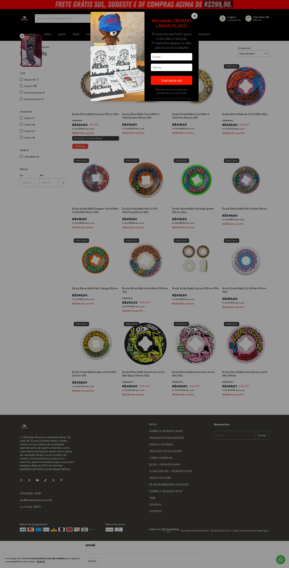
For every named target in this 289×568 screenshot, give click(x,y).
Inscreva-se (171, 80)
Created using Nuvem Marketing (172, 98)
